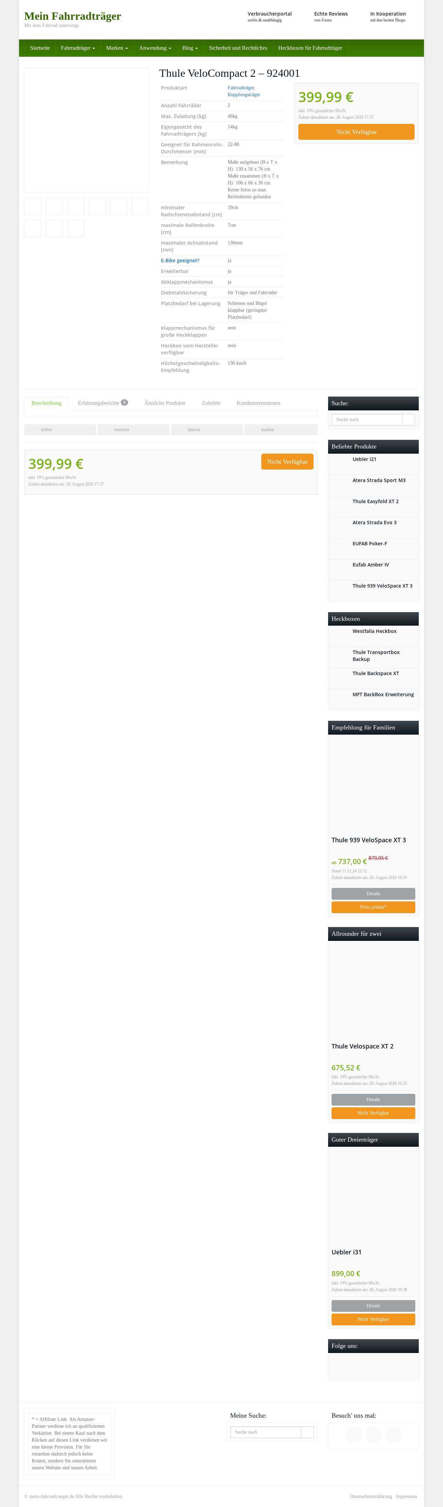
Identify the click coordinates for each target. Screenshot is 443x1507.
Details (373, 893)
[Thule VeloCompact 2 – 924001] (86, 129)
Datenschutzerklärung (371, 1496)
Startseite (40, 48)
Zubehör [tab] (211, 403)
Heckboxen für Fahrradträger (310, 48)
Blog (188, 48)
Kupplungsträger (244, 94)
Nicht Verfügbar (356, 131)
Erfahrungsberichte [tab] (102, 402)
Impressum (406, 1496)
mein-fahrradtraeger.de (51, 1496)
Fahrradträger (76, 48)
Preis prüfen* (373, 907)
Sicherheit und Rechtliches (238, 48)
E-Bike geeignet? (180, 260)
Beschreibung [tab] (46, 403)
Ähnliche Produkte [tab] (165, 403)
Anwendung (153, 48)
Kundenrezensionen (258, 403)
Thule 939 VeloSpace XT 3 (369, 840)
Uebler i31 (347, 1252)
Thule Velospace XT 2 (363, 1046)
